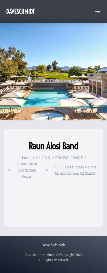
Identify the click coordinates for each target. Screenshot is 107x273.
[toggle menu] (98, 11)
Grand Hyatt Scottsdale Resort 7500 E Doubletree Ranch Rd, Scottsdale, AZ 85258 (56, 170)
